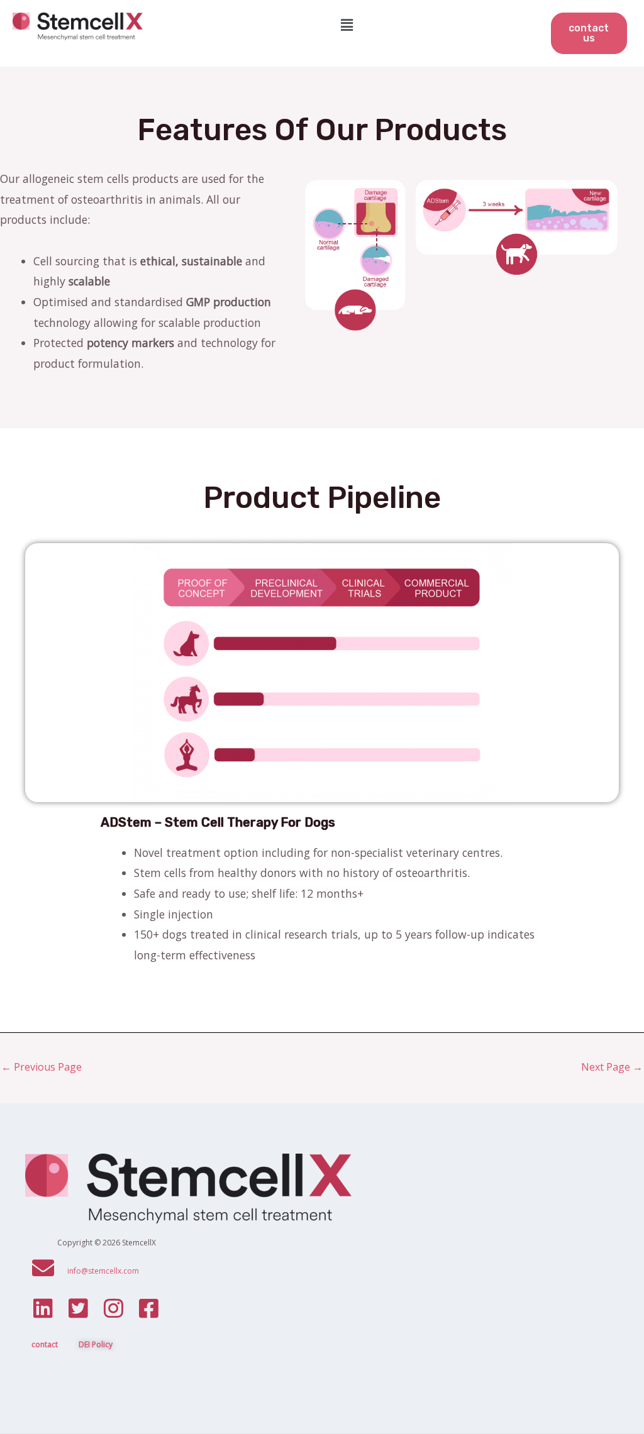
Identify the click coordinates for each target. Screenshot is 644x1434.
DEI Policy (96, 1344)
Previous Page (41, 1067)
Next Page (612, 1067)
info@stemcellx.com (103, 1271)
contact (44, 1344)
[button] (346, 24)
